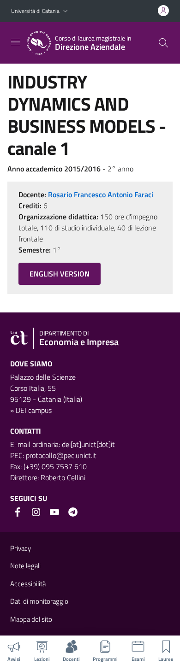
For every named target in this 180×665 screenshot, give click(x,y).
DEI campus (34, 410)
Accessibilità (28, 583)
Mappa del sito (31, 619)
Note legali (25, 565)
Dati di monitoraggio (39, 601)
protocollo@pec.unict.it (61, 455)
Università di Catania (35, 10)
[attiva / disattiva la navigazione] (15, 41)
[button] (65, 11)
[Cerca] (163, 42)
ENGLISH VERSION (60, 273)
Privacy (20, 548)
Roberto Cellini (63, 477)
